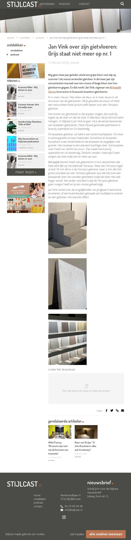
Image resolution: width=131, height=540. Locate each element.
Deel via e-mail (122, 410)
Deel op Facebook (106, 410)
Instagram (64, 517)
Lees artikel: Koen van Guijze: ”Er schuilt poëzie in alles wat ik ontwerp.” (86, 442)
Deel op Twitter (111, 410)
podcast (74, 62)
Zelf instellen (77, 534)
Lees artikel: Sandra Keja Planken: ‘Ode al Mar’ (26, 126)
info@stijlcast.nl (73, 510)
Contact (84, 4)
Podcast (64, 4)
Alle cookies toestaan (105, 534)
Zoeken (122, 3)
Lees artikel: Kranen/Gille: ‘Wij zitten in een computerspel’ (26, 92)
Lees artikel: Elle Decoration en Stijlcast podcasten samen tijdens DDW (26, 143)
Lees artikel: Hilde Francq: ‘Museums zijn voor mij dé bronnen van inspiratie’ (59, 443)
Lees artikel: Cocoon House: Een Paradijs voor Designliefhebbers (26, 109)
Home (37, 495)
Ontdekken (47, 4)
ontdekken (17, 50)
